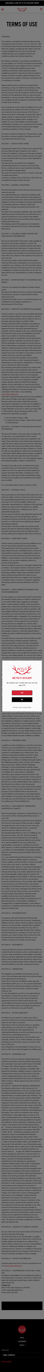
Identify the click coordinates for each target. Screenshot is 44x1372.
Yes (22, 693)
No (22, 700)
